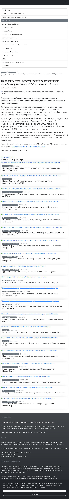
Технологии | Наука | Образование (14, 45)
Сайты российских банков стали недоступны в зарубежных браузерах (33, 393)
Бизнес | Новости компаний (12, 34)
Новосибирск (7, 31)
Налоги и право (7, 55)
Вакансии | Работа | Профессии (13, 62)
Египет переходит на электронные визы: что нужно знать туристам (31, 382)
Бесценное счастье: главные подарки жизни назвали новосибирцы (32, 332)
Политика (5, 66)
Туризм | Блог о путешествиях (13, 13)
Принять (34, 491)
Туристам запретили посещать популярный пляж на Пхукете (29, 272)
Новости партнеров (9, 38)
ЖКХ (4, 59)
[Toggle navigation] (65, 2)
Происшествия (7, 27)
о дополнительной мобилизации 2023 (28, 146)
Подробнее (34, 494)
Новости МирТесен (7, 157)
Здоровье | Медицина (10, 52)
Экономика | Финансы (10, 41)
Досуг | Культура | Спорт (10, 24)
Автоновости (7, 48)
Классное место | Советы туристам (14, 17)
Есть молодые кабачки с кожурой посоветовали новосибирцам (30, 282)
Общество (6, 20)
